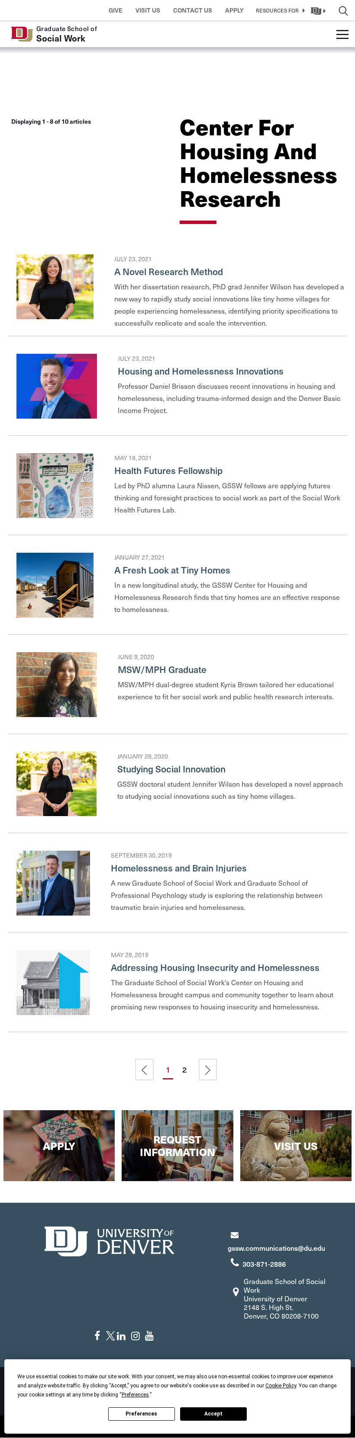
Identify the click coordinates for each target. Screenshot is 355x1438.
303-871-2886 (264, 1263)
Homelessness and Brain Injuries (179, 868)
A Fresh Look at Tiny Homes (172, 570)
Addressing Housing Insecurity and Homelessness (215, 967)
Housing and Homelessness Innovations (201, 371)
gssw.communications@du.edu (276, 1247)
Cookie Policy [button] (280, 1386)
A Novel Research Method (168, 271)
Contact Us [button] (192, 10)
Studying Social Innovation (171, 768)
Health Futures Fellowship (168, 470)
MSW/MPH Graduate (162, 669)
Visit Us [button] (148, 10)
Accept (213, 1414)
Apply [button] (234, 10)
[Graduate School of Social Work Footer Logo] (109, 1240)
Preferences (141, 1414)
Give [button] (116, 10)
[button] (278, 10)
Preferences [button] (135, 1395)
